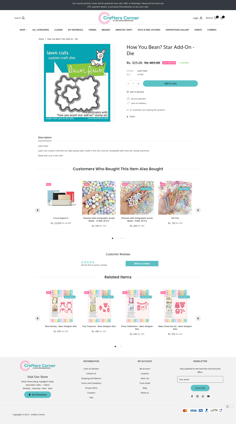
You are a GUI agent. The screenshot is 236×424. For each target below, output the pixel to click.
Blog (145, 388)
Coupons (91, 392)
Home (41, 39)
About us (145, 392)
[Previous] (37, 210)
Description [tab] (45, 137)
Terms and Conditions (91, 383)
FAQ (91, 397)
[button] (19, 18)
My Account (145, 368)
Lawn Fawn (142, 70)
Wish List (145, 378)
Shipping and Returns (91, 378)
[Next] (198, 210)
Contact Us (91, 373)
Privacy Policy (91, 388)
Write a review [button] (142, 263)
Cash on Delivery (91, 368)
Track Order (144, 383)
